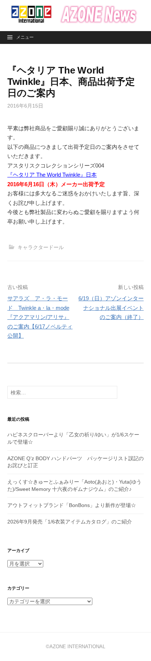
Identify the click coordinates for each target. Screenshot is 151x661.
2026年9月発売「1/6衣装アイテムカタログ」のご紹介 (69, 522)
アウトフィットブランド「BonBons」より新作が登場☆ (71, 505)
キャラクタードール (41, 247)
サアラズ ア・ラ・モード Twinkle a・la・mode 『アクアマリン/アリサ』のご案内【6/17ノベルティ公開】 (40, 317)
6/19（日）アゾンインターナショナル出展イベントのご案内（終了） (111, 307)
